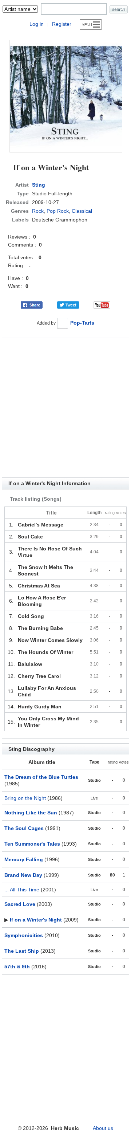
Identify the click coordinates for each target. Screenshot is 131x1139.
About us (103, 1128)
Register (61, 24)
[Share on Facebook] (32, 305)
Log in (36, 24)
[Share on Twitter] (68, 305)
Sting (38, 185)
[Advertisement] (65, 407)
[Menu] (91, 24)
